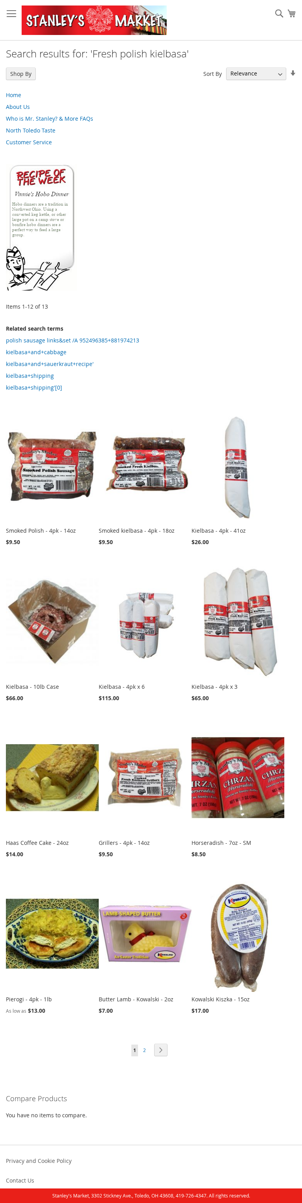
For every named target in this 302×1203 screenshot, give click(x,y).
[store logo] (94, 20)
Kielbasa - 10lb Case (32, 686)
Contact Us (20, 1180)
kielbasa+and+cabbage (36, 352)
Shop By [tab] (20, 73)
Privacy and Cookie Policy (39, 1160)
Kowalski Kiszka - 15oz (221, 999)
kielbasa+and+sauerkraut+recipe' (50, 364)
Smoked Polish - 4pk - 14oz (41, 530)
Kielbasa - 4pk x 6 (122, 686)
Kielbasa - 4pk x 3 (215, 686)
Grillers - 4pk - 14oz (124, 842)
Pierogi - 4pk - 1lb (29, 999)
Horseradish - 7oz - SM (221, 842)
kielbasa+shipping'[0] (34, 387)
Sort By (212, 73)
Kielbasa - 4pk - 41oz (219, 530)
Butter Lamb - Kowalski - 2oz (136, 999)
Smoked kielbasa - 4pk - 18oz (137, 530)
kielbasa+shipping (30, 375)
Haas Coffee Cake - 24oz (37, 842)
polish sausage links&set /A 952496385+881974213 (72, 340)
